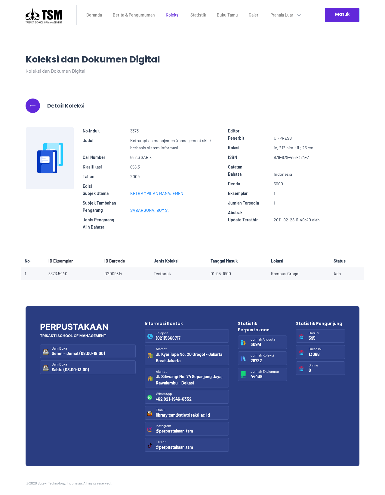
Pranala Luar (282, 14)
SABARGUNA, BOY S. (149, 210)
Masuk (342, 14)
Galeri (254, 14)
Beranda (94, 14)
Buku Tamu (227, 14)
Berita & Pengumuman (134, 14)
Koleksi (173, 14)
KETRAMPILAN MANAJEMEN (156, 193)
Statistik (198, 14)
